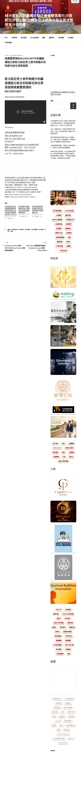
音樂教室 (59, 703)
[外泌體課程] (63, 198)
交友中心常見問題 (68, 614)
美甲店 (57, 631)
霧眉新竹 (52, 38)
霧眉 (43, 38)
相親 (58, 729)
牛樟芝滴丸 (68, 636)
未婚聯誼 (56, 456)
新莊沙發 (55, 712)
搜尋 (51, 101)
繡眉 (12, 231)
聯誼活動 (56, 614)
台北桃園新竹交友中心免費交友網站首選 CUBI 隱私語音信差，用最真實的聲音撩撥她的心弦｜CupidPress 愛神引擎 (62, 123)
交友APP (59, 609)
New (6, 38)
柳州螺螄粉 (60, 653)
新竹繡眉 (41, 229)
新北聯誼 (59, 649)
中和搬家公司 (70, 219)
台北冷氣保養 (34, 38)
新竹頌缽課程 (57, 211)
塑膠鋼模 (59, 640)
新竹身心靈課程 (57, 219)
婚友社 (71, 456)
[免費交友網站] (63, 512)
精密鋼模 (68, 640)
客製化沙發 (58, 233)
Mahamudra (57, 448)
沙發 (62, 712)
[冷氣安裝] (63, 539)
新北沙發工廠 (69, 645)
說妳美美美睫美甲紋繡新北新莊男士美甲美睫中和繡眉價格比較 (37, 209)
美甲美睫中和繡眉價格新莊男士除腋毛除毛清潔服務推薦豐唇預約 (24, 209)
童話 (63, 452)
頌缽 (69, 237)
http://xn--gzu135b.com (15, 138)
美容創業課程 (60, 237)
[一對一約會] (63, 312)
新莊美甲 (62, 627)
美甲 (61, 725)
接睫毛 (9, 229)
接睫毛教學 (14, 229)
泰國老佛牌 (67, 721)
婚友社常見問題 (63, 461)
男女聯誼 (68, 609)
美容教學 (69, 224)
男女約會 (67, 618)
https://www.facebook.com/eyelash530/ (22, 144)
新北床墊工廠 (70, 725)
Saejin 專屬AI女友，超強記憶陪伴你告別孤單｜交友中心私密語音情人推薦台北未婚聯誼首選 (62, 131)
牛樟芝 (68, 241)
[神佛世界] (63, 277)
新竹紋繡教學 (34, 229)
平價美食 (68, 649)
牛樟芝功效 (63, 250)
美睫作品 (72, 627)
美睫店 (54, 627)
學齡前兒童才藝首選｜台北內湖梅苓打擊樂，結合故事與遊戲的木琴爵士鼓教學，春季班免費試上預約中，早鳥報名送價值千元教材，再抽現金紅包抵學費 (62, 154)
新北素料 (66, 729)
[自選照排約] (63, 336)
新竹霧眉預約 (54, 92)
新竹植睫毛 (27, 229)
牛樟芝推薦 (8, 42)
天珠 (64, 456)
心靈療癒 (71, 443)
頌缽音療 (70, 623)
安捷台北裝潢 (69, 448)
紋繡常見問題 (67, 631)
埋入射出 (55, 443)
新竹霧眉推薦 (63, 92)
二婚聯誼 (71, 452)
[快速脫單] (63, 427)
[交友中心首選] (63, 488)
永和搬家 (59, 228)
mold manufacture (63, 734)
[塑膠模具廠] (63, 362)
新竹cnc (70, 738)
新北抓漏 (23, 38)
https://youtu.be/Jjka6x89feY (14, 97)
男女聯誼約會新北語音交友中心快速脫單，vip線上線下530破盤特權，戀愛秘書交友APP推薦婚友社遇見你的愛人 (62, 139)
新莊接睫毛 (58, 636)
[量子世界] (63, 593)
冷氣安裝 (14, 38)
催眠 (68, 653)
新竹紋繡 (70, 92)
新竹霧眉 (61, 38)
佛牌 (54, 716)
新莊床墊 (57, 707)
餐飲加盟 (68, 215)
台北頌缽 (58, 94)
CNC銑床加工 (69, 698)
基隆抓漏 (59, 241)
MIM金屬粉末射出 (59, 738)
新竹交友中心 (63, 743)
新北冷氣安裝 (68, 707)
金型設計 (62, 716)
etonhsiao (19, 55)
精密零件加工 (57, 698)
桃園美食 (68, 228)
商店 (63, 443)
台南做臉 (69, 233)
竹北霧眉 (70, 38)
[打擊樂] (63, 295)
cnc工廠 (58, 721)
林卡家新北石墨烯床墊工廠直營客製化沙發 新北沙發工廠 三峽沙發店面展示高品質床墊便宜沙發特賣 (39, 20)
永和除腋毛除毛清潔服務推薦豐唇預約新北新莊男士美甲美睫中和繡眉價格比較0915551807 (11, 210)
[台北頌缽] (63, 568)
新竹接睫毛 (21, 229)
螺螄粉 (69, 246)
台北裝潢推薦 (57, 645)
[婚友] (63, 390)
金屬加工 (68, 703)
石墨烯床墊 (58, 224)
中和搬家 (59, 215)
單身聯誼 (55, 452)
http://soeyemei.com (14, 135)
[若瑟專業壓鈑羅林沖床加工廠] (63, 410)
